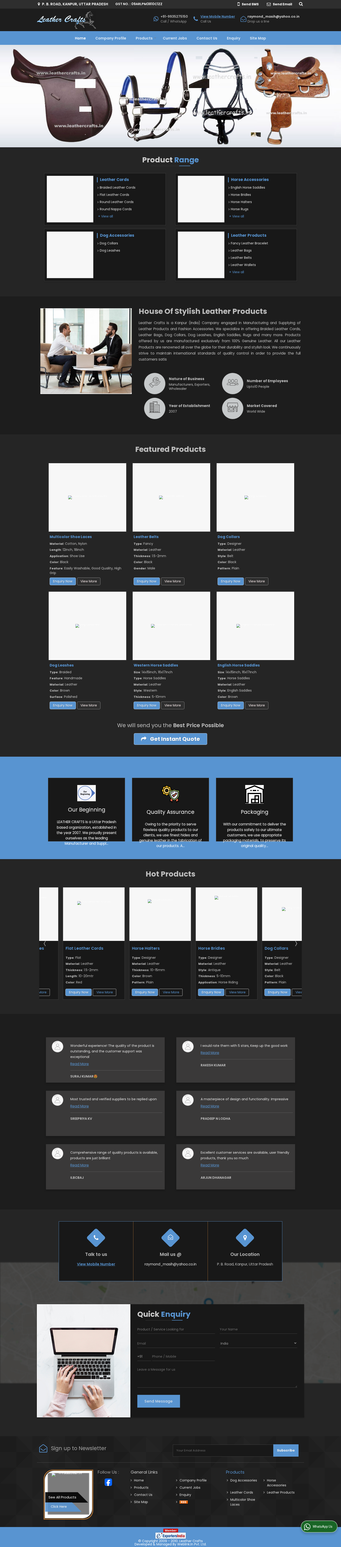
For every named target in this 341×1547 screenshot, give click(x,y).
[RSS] (184, 1502)
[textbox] (176, 1329)
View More (88, 581)
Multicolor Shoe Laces (71, 536)
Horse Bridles (241, 194)
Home (80, 38)
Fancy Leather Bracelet (249, 243)
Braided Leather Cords (117, 187)
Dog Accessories (117, 235)
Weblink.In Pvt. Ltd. (191, 1544)
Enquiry (233, 38)
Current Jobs (175, 38)
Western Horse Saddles (156, 665)
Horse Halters (241, 202)
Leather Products (249, 235)
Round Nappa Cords (116, 209)
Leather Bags (241, 250)
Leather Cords (114, 179)
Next (295, 943)
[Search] (300, 3)
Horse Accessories (250, 179)
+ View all (105, 216)
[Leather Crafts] (66, 20)
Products (144, 38)
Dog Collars (109, 243)
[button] (217, 16)
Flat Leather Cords (114, 194)
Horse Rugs (239, 209)
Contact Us (206, 38)
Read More (79, 1063)
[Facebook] (108, 1482)
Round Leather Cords (117, 202)
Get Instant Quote (174, 739)
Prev (45, 943)
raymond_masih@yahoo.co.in (273, 16)
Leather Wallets (243, 265)
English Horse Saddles (248, 187)
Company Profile (110, 38)
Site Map (258, 38)
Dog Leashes (110, 250)
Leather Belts (241, 257)
